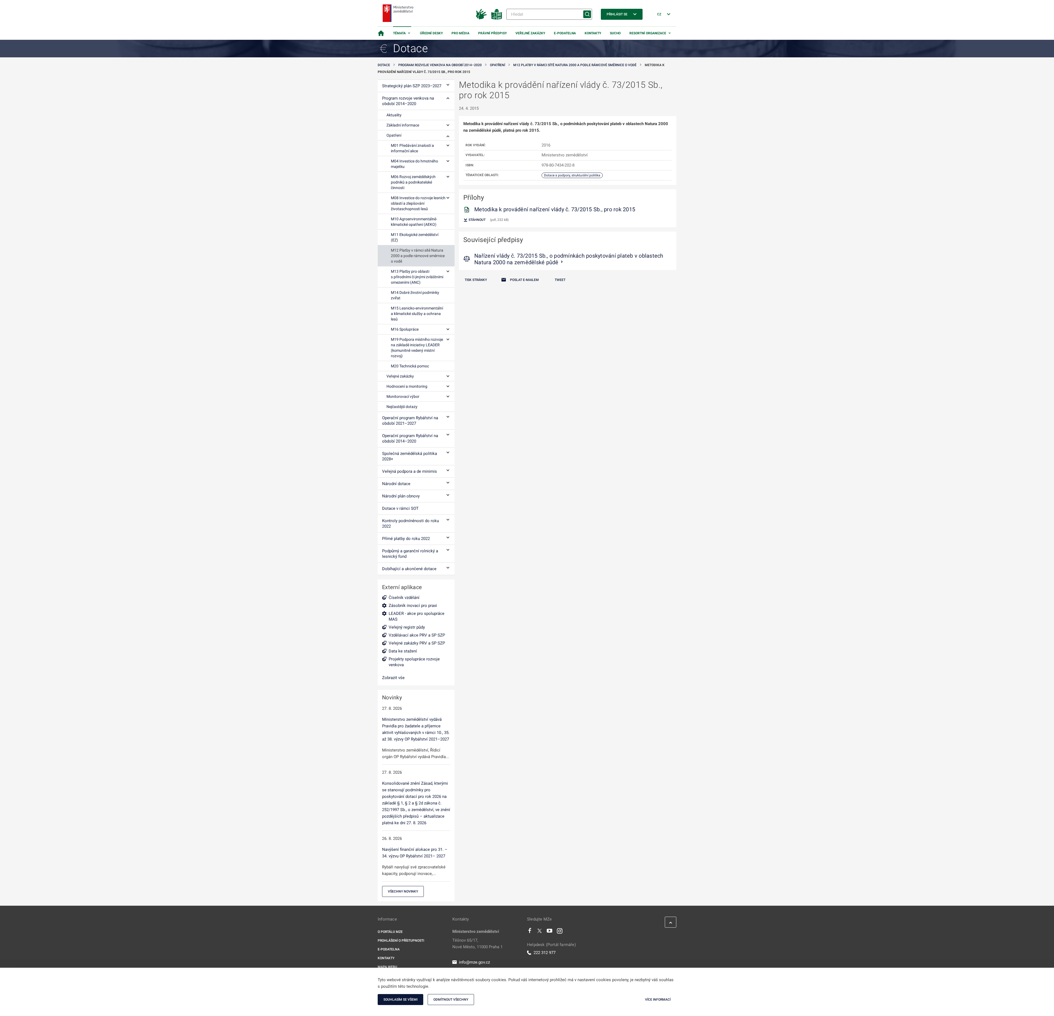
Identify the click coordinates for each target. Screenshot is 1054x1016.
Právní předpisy (492, 33)
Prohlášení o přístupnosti (401, 940)
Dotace (384, 65)
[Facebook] (529, 932)
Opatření (497, 65)
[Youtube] (550, 932)
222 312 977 (545, 952)
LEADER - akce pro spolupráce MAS (416, 616)
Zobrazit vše (393, 677)
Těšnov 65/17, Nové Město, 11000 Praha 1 (477, 943)
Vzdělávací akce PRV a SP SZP (417, 635)
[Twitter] (539, 932)
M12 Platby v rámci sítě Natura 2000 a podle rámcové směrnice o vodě (575, 65)
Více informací (658, 999)
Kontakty (593, 33)
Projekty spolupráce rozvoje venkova (414, 662)
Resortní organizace (647, 33)
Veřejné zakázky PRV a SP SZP (417, 643)
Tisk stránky (476, 280)
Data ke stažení (403, 651)
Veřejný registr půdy (407, 627)
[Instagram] (559, 932)
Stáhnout (477, 220)
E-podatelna (565, 33)
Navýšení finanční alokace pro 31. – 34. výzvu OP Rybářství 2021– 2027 (414, 853)
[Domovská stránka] (381, 33)
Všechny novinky (403, 891)
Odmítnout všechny (450, 999)
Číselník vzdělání (404, 597)
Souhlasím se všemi (400, 999)
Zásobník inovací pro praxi (413, 605)
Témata (399, 33)
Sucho (615, 33)
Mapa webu (387, 967)
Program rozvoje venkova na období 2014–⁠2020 (440, 65)
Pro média (460, 33)
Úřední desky (431, 33)
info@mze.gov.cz (474, 962)
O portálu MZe (390, 932)
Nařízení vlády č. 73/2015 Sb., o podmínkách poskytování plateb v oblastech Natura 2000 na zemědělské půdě (568, 259)
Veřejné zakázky (530, 33)
